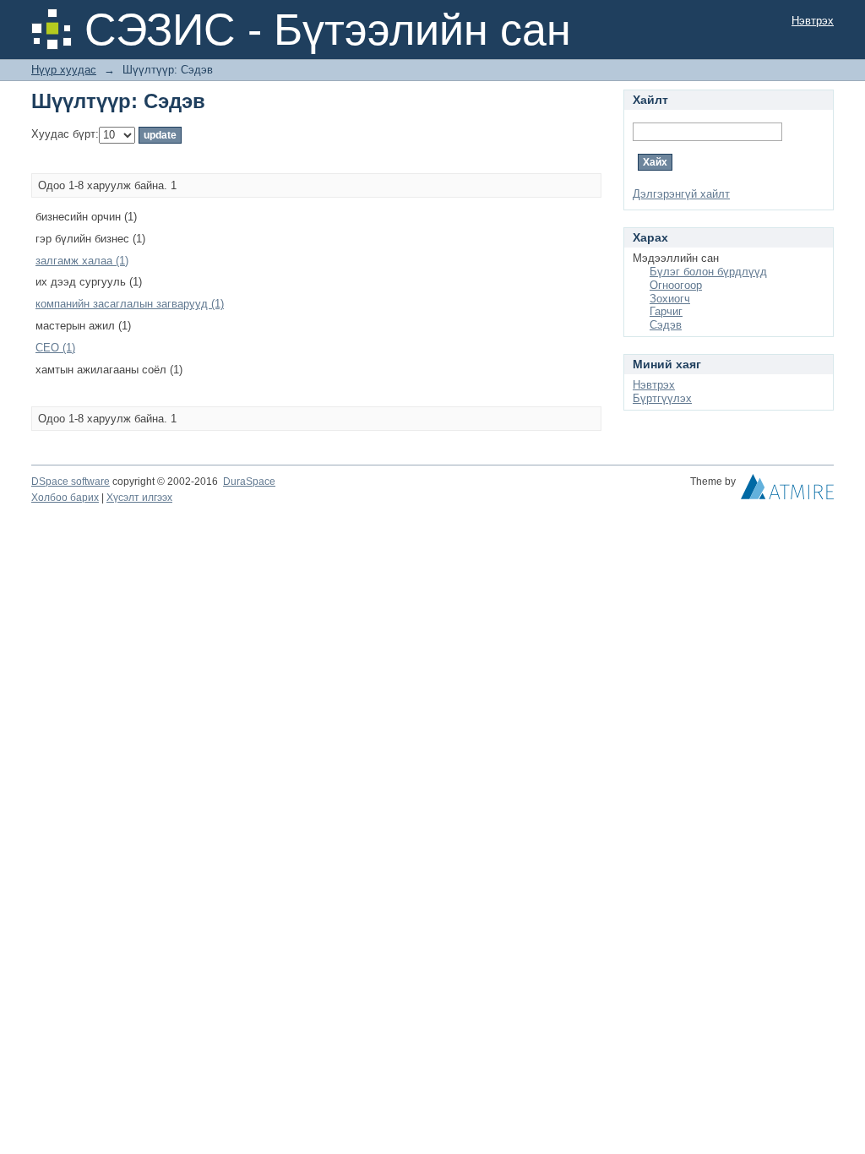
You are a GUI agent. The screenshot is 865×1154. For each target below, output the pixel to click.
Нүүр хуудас (63, 69)
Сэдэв (666, 324)
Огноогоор (676, 285)
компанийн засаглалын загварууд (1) (129, 303)
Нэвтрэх (813, 20)
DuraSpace (249, 481)
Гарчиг (666, 311)
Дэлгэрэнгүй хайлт (681, 194)
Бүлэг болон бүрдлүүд (708, 271)
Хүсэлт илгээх (139, 498)
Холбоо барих (65, 498)
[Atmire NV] (787, 491)
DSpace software (70, 481)
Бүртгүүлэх (662, 398)
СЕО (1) (55, 347)
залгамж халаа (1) (81, 260)
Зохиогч (670, 298)
